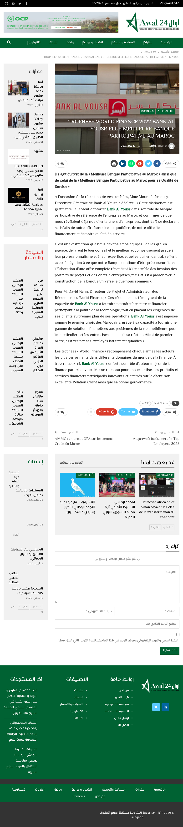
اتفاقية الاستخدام (117, 711)
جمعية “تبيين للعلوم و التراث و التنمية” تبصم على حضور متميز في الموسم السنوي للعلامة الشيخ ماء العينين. (20, 702)
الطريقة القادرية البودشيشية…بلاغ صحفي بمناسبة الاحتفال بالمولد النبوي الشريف (21, 761)
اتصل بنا (123, 725)
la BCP (145, 403)
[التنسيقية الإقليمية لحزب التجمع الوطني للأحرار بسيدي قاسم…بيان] (77, 485)
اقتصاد (78, 697)
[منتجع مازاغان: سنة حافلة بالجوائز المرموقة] (36, 383)
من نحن (124, 690)
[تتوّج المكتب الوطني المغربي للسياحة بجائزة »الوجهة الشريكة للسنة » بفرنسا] (15, 383)
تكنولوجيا (34, 42)
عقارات (147, 42)
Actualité (165, 111)
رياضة (70, 42)
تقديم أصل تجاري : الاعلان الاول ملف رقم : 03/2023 (122, 3)
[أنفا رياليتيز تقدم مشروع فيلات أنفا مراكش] (18, 87)
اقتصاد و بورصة (92, 42)
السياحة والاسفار (123, 42)
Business (147, 111)
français (78, 796)
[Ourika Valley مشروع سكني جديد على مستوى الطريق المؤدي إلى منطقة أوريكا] (18, 120)
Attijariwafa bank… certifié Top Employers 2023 (156, 441)
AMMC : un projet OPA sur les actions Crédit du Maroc (84, 441)
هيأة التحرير (121, 697)
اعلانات (53, 42)
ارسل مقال (121, 718)
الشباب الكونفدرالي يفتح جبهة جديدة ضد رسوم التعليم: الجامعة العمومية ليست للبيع (21, 731)
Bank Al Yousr (118, 210)
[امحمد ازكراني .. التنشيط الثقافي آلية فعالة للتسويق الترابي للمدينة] (117, 485)
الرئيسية (166, 42)
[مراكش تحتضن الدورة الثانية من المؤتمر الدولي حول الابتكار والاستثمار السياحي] (36, 329)
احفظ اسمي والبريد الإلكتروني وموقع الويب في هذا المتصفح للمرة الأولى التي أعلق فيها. (118, 640)
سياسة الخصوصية (117, 704)
